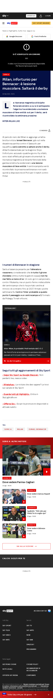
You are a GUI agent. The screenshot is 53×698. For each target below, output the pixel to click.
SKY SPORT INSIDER (41, 23)
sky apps (30, 630)
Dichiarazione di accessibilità (33, 669)
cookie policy (32, 664)
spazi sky (30, 644)
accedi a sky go (40, 611)
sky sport (6, 625)
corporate (31, 675)
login (48, 16)
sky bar (29, 640)
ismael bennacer (37, 429)
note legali (7, 669)
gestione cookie (9, 664)
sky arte (6, 640)
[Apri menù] (3, 23)
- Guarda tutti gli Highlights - (16, 394)
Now (28, 635)
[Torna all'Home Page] (12, 23)
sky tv (29, 625)
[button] (22, 694)
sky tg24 (6, 630)
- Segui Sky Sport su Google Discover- (20, 375)
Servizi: (29, 620)
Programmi (31, 649)
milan (20, 429)
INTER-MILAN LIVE (11, 121)
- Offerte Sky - (9, 404)
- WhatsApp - (8, 384)
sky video (6, 635)
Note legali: (6, 659)
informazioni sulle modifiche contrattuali (23, 686)
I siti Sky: (5, 620)
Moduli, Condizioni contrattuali (33, 684)
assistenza (12, 688)
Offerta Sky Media (10, 675)
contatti (20, 688)
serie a (8, 429)
